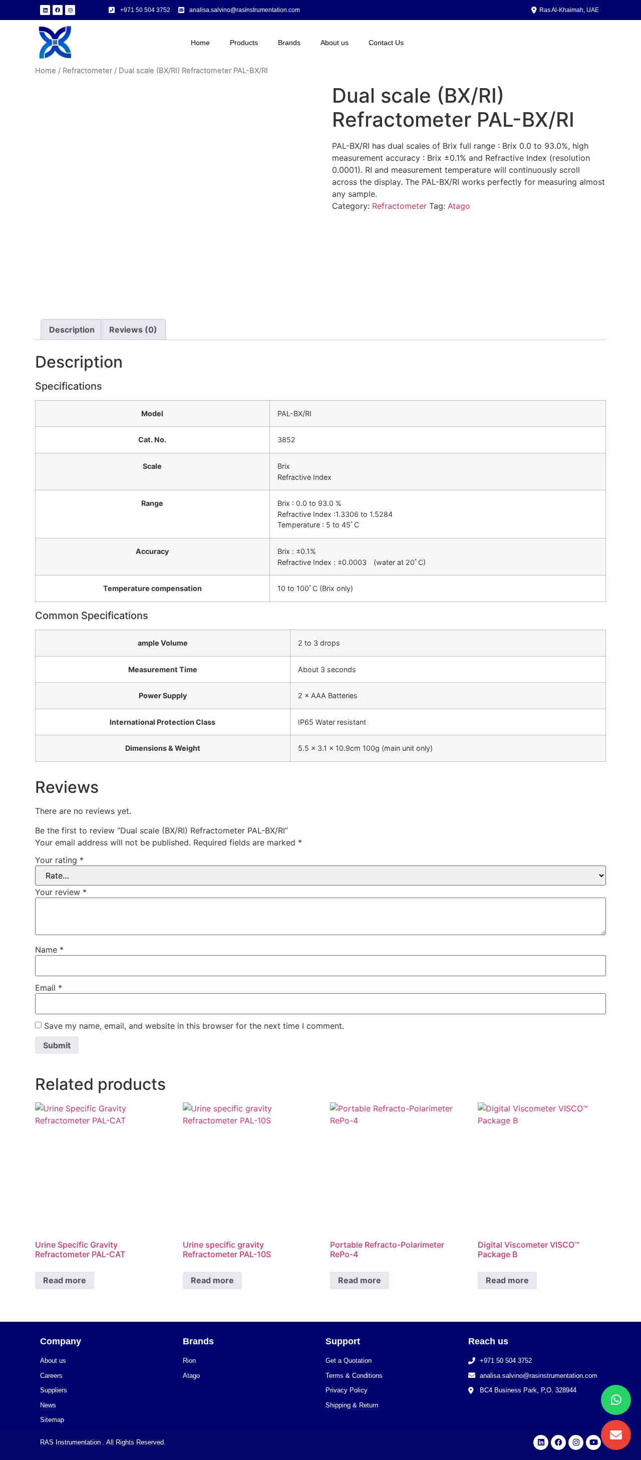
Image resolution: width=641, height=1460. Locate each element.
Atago (459, 206)
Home (200, 43)
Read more (64, 1280)
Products (244, 43)
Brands (289, 43)
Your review (61, 892)
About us (334, 43)
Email (48, 988)
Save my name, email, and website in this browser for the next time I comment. (194, 1026)
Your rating (59, 860)
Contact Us (386, 43)
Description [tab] (72, 330)
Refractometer (87, 70)
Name (49, 950)
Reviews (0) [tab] (133, 330)
